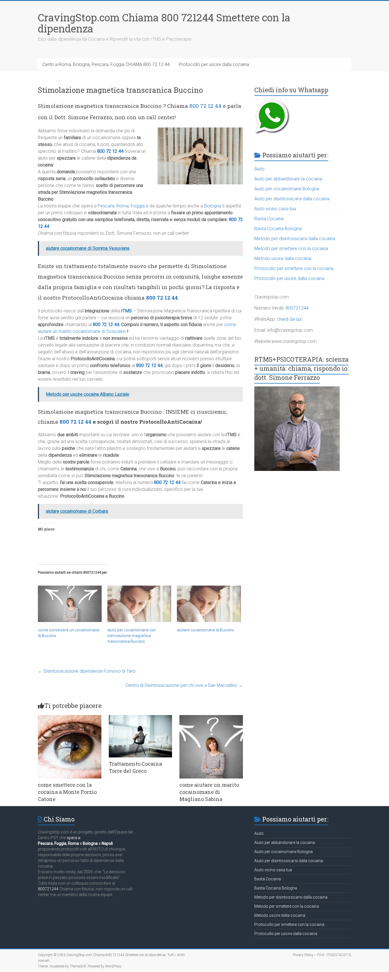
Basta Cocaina (269, 218)
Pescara (106, 206)
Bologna (212, 206)
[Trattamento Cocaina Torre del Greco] (140, 717)
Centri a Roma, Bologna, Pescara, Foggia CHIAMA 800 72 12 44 (106, 64)
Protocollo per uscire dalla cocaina (214, 64)
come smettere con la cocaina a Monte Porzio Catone (67, 791)
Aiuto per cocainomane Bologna (286, 188)
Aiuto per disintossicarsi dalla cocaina (291, 198)
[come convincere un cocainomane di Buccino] (70, 604)
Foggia (138, 206)
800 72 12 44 (205, 105)
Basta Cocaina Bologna (278, 228)
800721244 (297, 308)
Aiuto (259, 169)
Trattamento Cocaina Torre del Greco (135, 767)
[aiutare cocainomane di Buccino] (209, 604)
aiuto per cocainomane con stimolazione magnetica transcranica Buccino (131, 636)
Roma (122, 206)
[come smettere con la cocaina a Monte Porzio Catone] (69, 717)
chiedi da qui (289, 319)
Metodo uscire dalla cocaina (282, 258)
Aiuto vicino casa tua (275, 208)
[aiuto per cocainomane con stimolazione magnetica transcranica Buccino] (139, 604)
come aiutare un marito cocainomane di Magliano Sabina (209, 791)
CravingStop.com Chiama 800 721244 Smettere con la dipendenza (164, 23)
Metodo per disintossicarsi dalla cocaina (294, 238)
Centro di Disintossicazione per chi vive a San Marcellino (184, 685)
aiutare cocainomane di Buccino (205, 630)
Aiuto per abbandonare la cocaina (288, 179)
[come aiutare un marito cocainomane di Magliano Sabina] (211, 717)
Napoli (107, 843)
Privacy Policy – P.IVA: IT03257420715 (322, 955)
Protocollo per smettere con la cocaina (293, 268)
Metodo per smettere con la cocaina (291, 248)
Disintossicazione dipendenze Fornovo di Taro (87, 671)
